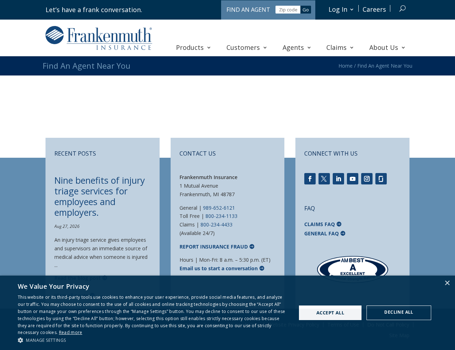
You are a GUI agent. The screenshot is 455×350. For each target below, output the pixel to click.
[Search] (403, 8)
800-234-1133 (221, 216)
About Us (383, 47)
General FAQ (321, 233)
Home (345, 65)
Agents (293, 47)
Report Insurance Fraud (214, 246)
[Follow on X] (324, 178)
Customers (243, 47)
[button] (153, 340)
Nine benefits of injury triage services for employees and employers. (99, 196)
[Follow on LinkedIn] (338, 178)
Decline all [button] (398, 312)
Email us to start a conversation (219, 268)
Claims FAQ (319, 224)
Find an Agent (248, 10)
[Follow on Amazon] (381, 178)
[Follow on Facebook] (310, 178)
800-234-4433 (216, 224)
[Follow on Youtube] (352, 178)
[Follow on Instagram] (367, 178)
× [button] (447, 283)
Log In (337, 9)
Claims (336, 47)
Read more (70, 332)
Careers (374, 9)
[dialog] (227, 313)
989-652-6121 (219, 207)
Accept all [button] (330, 312)
